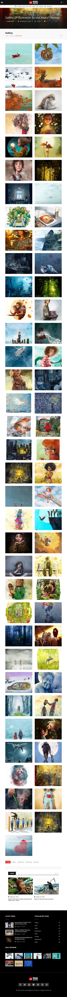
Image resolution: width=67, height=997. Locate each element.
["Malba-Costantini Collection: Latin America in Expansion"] (9, 932)
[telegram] (33, 984)
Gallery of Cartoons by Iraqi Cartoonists (17, 899)
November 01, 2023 (25, 21)
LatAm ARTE (10, 21)
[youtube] (29, 984)
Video (47, 942)
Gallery (47, 922)
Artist (47, 925)
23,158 (38, 21)
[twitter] (25, 984)
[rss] (42, 984)
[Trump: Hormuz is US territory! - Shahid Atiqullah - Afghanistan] (9, 956)
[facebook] (20, 984)
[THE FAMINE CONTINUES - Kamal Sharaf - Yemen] (19, 963)
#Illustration (21, 862)
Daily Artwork (47, 939)
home (6, 35)
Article (47, 928)
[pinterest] (38, 984)
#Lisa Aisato (29, 862)
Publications (47, 931)
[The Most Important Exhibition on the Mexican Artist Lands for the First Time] (9, 940)
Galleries (11, 35)
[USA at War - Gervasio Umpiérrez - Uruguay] (28, 956)
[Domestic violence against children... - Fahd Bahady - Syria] (19, 956)
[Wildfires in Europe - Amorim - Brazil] (28, 963)
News (47, 933)
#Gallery (14, 862)
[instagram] (47, 984)
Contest (47, 936)
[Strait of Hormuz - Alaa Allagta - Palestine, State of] (38, 956)
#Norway (36, 862)
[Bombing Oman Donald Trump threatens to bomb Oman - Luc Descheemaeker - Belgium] (47, 956)
